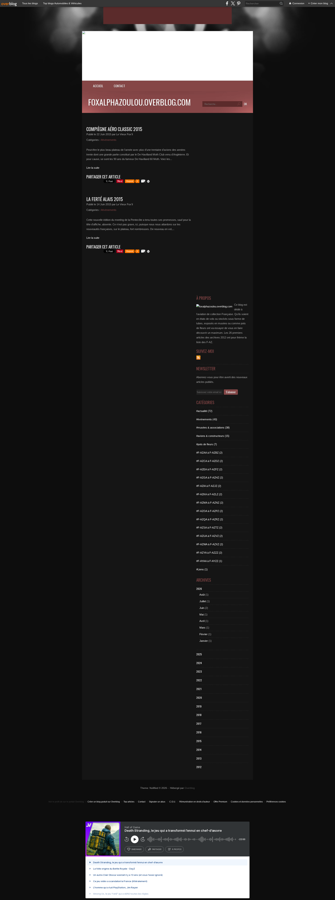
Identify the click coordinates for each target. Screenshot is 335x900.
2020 (199, 697)
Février (203, 634)
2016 (199, 732)
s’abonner (136, 849)
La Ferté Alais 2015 (104, 199)
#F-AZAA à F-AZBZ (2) (209, 452)
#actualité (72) (204, 410)
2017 (198, 723)
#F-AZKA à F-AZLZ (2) (209, 494)
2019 (199, 706)
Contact (119, 85)
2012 (199, 767)
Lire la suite (92, 167)
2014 (199, 750)
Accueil (98, 85)
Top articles (129, 802)
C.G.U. (172, 802)
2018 (199, 715)
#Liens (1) (202, 569)
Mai (201, 614)
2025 (199, 654)
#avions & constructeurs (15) (212, 435)
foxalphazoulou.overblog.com (139, 102)
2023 (199, 671)
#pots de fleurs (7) (206, 444)
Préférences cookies (276, 802)
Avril (201, 620)
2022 (199, 680)
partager (156, 849)
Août (202, 594)
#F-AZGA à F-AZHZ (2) (209, 477)
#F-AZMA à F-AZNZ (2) (209, 502)
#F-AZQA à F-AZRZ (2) (209, 519)
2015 (199, 741)
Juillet (202, 601)
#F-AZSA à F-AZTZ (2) (209, 527)
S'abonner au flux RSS (198, 357)
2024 (199, 663)
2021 (199, 689)
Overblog (190, 788)
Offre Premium (220, 802)
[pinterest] (238, 3)
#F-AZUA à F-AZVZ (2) (209, 535)
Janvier (203, 640)
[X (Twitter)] (233, 3)
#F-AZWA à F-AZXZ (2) (209, 544)
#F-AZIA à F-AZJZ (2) (208, 485)
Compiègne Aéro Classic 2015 (114, 128)
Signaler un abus (157, 802)
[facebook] (227, 3)
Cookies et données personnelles (247, 802)
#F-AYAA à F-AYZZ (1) (209, 561)
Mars (202, 627)
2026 (199, 589)
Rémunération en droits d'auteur (194, 802)
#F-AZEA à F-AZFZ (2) (209, 469)
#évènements (108, 139)
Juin (201, 607)
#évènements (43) (206, 419)
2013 (199, 758)
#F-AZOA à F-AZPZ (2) (209, 511)
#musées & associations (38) (213, 427)
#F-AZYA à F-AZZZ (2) (209, 552)
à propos (176, 849)
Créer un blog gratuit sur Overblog (104, 802)
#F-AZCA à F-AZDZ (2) (209, 460)
